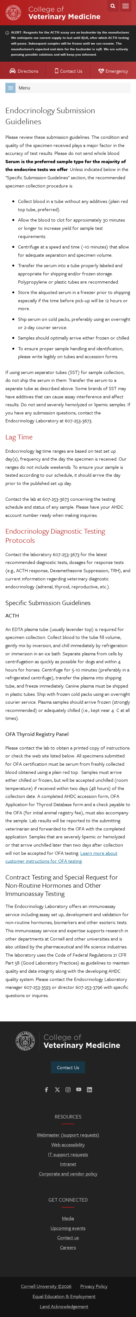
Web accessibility (68, 1144)
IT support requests (68, 1154)
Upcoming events (68, 1227)
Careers (68, 1247)
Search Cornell (113, 6)
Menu (126, 6)
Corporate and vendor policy (68, 1173)
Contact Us (71, 70)
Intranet (68, 1163)
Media (68, 1218)
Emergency (117, 70)
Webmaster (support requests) (68, 1134)
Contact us (68, 1237)
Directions (28, 70)
